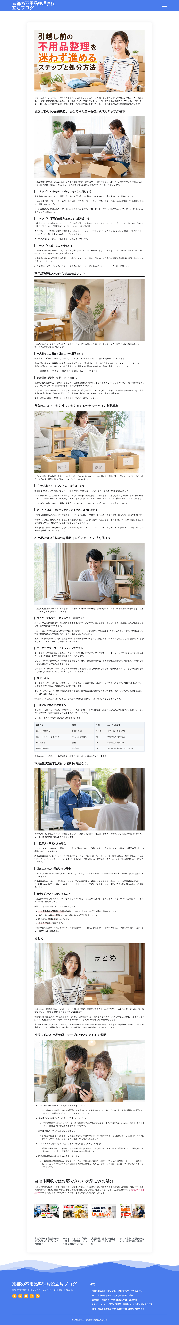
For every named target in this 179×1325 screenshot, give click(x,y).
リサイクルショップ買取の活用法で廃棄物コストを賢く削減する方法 (75, 1241)
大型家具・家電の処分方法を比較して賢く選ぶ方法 (103, 1241)
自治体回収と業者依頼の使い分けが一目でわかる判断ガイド (46, 1241)
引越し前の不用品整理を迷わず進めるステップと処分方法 (117, 1291)
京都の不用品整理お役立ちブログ (33, 5)
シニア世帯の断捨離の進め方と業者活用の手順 (132, 1240)
